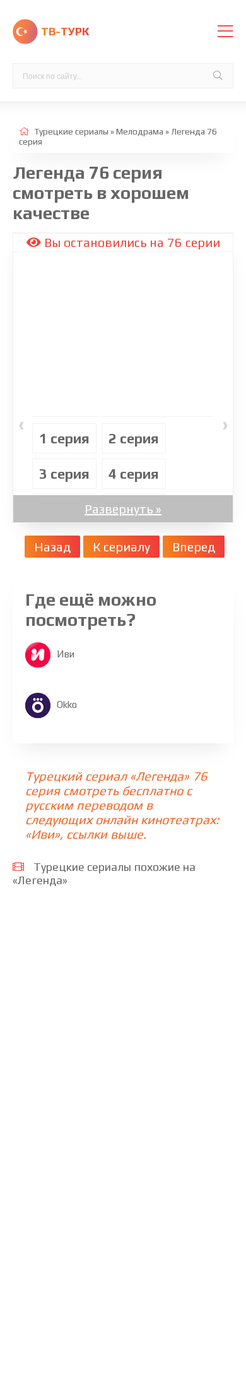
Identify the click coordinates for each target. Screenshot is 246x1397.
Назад (52, 546)
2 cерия (133, 438)
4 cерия (133, 473)
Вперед (193, 546)
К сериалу (121, 546)
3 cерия (64, 473)
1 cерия (64, 438)
